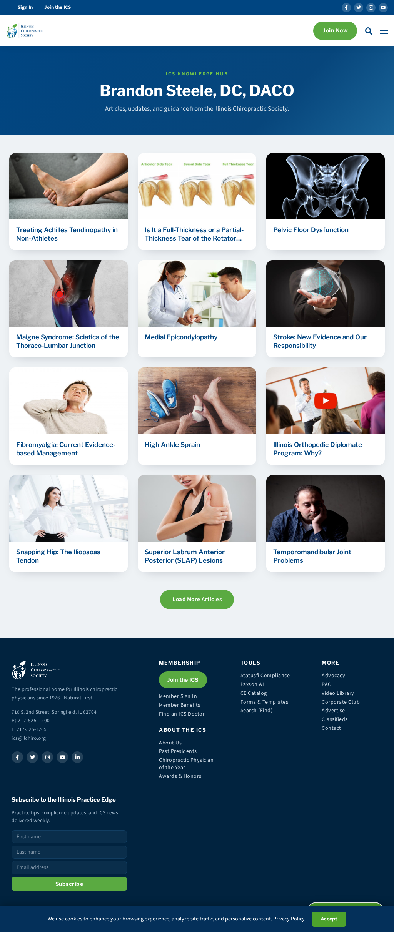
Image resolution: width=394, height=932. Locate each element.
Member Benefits (179, 705)
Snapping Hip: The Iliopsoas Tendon (58, 556)
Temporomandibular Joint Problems (312, 556)
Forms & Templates (264, 702)
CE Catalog (253, 693)
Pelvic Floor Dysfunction (311, 230)
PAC (326, 684)
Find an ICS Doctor (182, 714)
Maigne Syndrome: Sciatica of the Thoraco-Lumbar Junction (67, 341)
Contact (331, 728)
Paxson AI (252, 684)
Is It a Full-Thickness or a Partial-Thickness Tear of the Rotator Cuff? (194, 234)
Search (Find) (256, 710)
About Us (170, 743)
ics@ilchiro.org (29, 738)
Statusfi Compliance (265, 675)
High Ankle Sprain (172, 445)
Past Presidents (178, 751)
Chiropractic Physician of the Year (186, 763)
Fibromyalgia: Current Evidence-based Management (65, 449)
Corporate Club (341, 702)
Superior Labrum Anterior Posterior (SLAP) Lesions (185, 556)
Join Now (335, 31)
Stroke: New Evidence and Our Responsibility (320, 341)
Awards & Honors (180, 776)
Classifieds (335, 719)
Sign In (25, 7)
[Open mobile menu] (384, 31)
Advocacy (333, 675)
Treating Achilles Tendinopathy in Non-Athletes (67, 234)
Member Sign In (178, 696)
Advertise (333, 710)
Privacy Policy (289, 919)
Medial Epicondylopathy (181, 337)
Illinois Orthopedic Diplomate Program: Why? (317, 449)
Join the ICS (57, 7)
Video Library (338, 693)
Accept (329, 919)
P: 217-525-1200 (31, 720)
